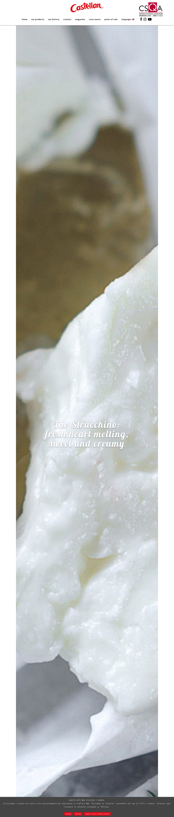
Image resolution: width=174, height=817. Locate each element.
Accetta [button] (68, 814)
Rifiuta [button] (78, 814)
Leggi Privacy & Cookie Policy (97, 814)
